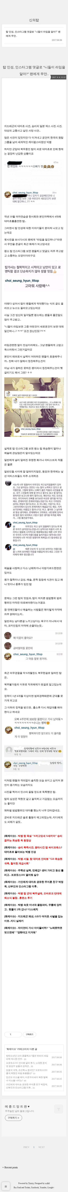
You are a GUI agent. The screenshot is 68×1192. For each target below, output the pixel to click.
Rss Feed (17, 1187)
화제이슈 (11, 1049)
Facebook (35, 1187)
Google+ (50, 1187)
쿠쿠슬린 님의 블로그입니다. (19, 1111)
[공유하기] (14, 1034)
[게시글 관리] (18, 1034)
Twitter (27, 1187)
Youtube (43, 1187)
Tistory (31, 1183)
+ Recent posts (10, 1167)
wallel (47, 1183)
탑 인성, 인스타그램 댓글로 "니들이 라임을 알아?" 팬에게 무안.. (33, 33)
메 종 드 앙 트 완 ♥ (17, 1106)
